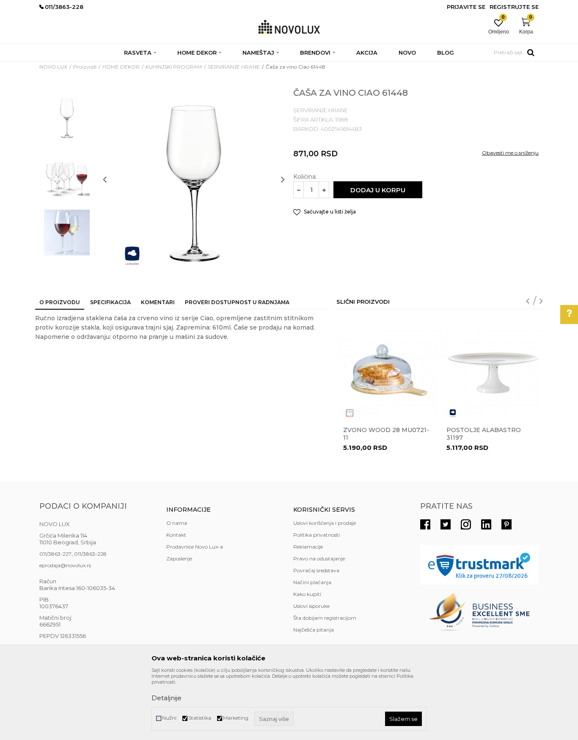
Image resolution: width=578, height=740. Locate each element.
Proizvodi (84, 67)
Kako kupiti (307, 594)
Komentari (158, 302)
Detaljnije (166, 698)
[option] (66, 117)
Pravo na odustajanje (319, 558)
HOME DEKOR (121, 67)
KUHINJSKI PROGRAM (174, 67)
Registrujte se (514, 6)
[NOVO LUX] (289, 27)
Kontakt (176, 535)
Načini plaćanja (312, 582)
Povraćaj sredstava (316, 570)
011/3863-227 (55, 554)
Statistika (199, 718)
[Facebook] (425, 524)
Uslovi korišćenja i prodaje (324, 523)
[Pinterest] (506, 524)
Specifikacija (110, 302)
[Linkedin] (486, 524)
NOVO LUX (53, 67)
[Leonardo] (132, 255)
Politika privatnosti (316, 535)
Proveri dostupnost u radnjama (237, 302)
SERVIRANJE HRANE (234, 67)
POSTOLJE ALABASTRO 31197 (483, 433)
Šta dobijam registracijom (324, 618)
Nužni (169, 718)
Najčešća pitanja (313, 629)
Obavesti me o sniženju (510, 153)
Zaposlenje (179, 558)
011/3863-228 (90, 554)
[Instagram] (466, 524)
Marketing (235, 718)
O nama (176, 523)
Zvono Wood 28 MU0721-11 (386, 433)
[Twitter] (445, 524)
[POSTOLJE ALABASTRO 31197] (491, 369)
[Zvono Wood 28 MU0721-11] (387, 369)
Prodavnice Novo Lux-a (194, 546)
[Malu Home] (349, 413)
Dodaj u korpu (377, 190)
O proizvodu (59, 302)
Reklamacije (308, 546)
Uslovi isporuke (311, 606)
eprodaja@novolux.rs (65, 565)
